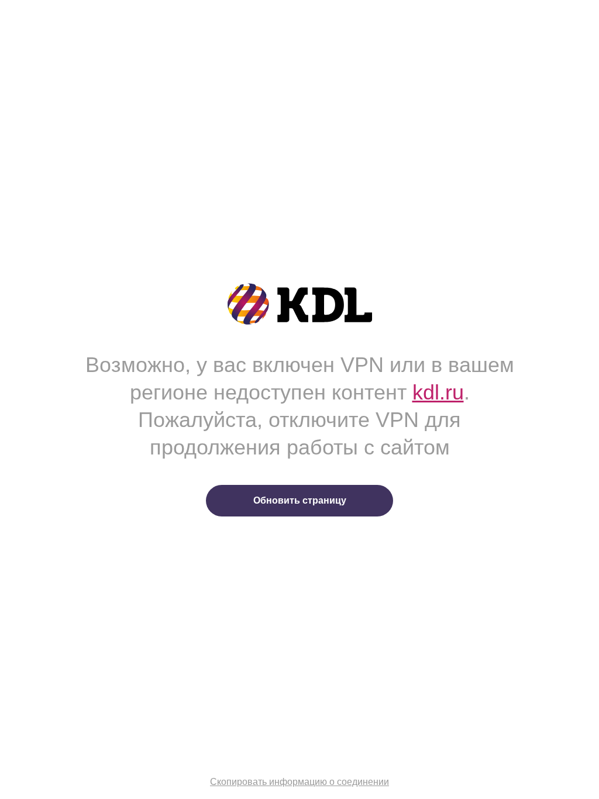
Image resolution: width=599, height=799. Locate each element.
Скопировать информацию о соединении (299, 782)
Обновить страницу (299, 500)
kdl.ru (438, 392)
